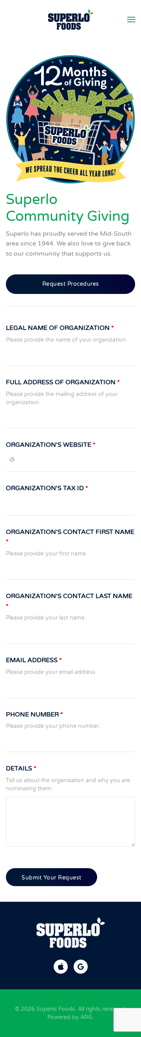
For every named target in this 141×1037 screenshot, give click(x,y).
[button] (131, 19)
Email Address (34, 660)
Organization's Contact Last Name (69, 601)
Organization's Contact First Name (70, 537)
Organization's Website (51, 445)
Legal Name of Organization (60, 328)
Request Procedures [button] (70, 284)
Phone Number (34, 714)
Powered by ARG (69, 1017)
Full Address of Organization (63, 382)
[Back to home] (70, 19)
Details (21, 768)
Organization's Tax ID (47, 488)
